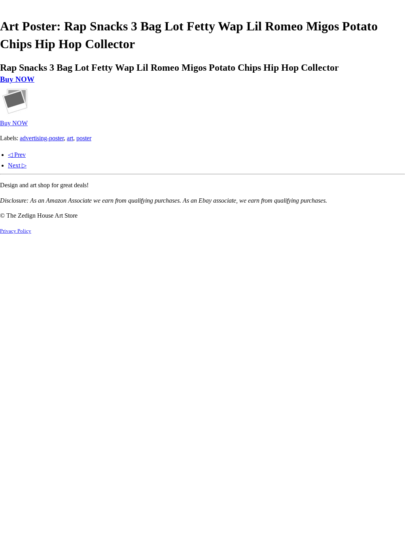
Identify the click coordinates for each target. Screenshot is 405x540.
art (70, 138)
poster (83, 138)
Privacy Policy (15, 231)
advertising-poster (42, 138)
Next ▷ (17, 165)
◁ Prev (17, 154)
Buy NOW (17, 79)
